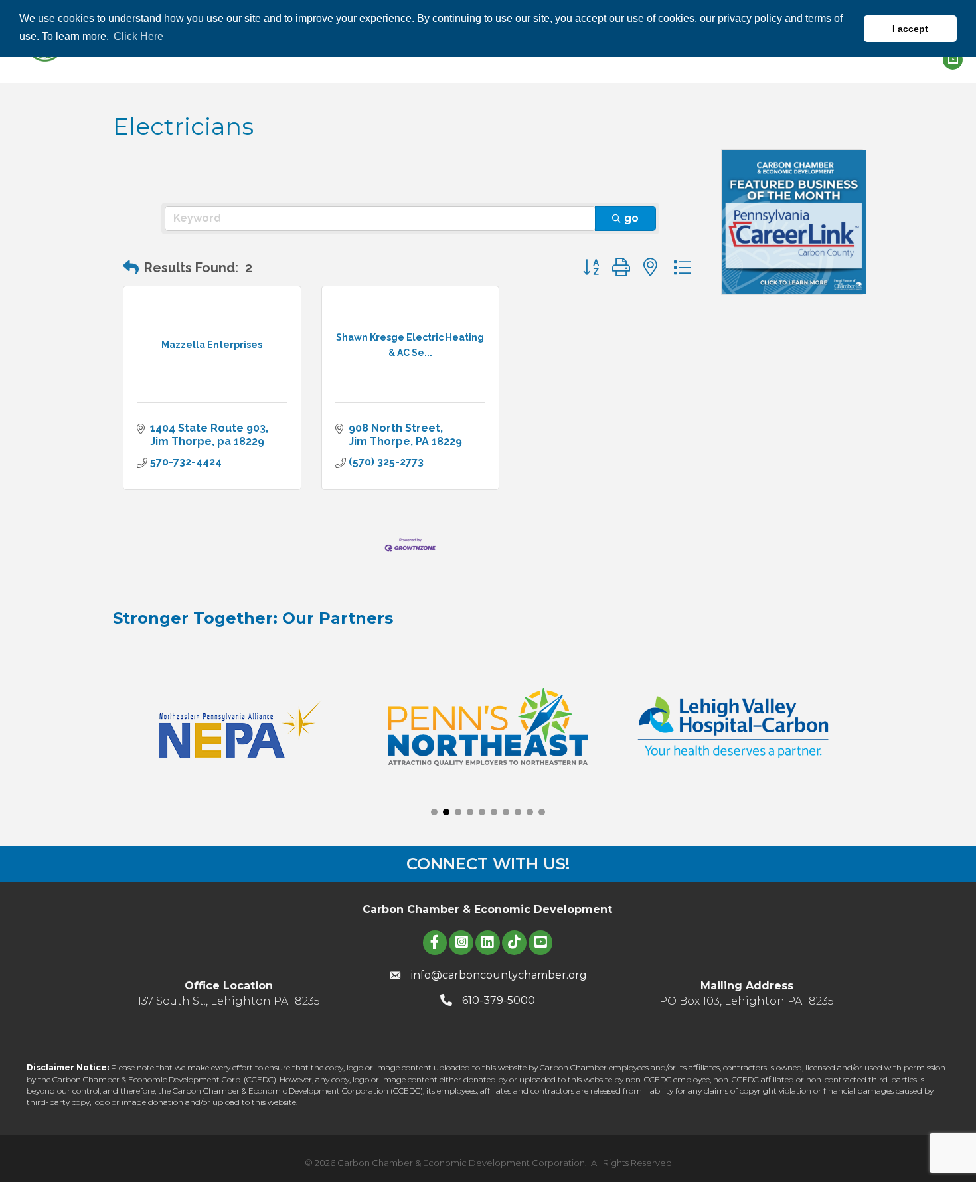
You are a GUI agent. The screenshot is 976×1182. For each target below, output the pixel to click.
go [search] (631, 218)
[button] (131, 268)
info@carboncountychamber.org (499, 975)
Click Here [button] (138, 36)
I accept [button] (910, 28)
